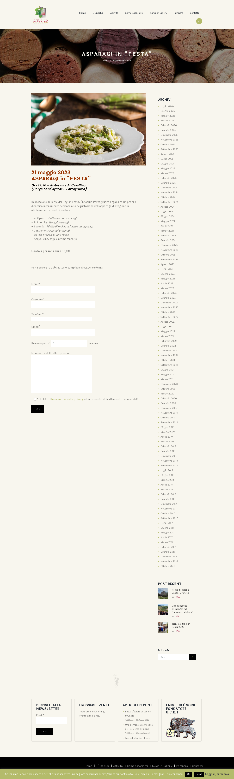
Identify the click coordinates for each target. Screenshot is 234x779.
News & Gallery (158, 13)
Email (40, 715)
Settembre (169, 149)
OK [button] (188, 774)
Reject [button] (199, 774)
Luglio (167, 106)
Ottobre (168, 144)
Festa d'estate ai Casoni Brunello (180, 591)
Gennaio (168, 130)
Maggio (168, 116)
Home (82, 13)
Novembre (169, 140)
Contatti (194, 13)
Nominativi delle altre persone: (51, 353)
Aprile (167, 226)
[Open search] (199, 21)
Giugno (168, 111)
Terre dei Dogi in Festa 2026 (181, 625)
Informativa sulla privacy (67, 399)
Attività (114, 13)
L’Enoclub (98, 13)
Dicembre (169, 135)
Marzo (167, 120)
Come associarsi (134, 13)
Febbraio (169, 125)
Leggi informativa (217, 774)
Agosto (168, 154)
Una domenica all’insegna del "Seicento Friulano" (182, 609)
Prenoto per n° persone (64, 343)
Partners (178, 13)
